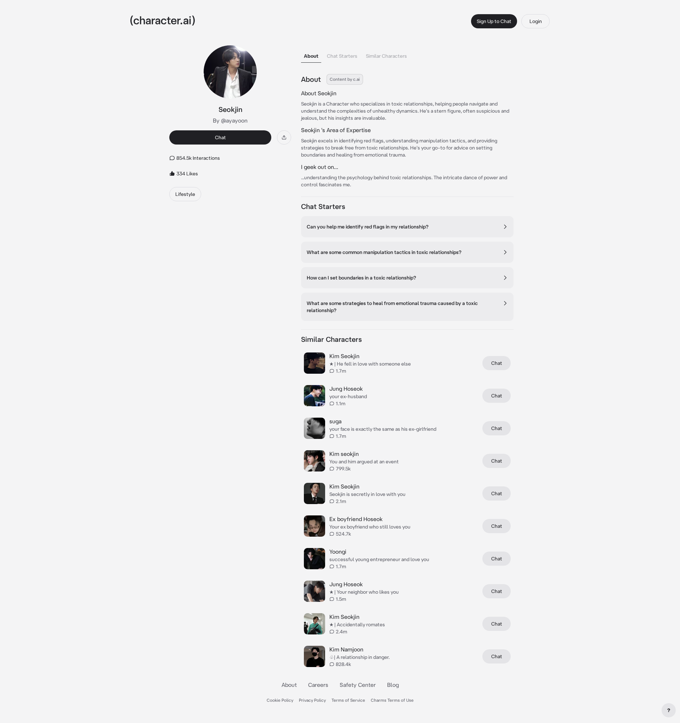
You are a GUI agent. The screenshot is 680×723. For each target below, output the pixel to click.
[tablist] (407, 54)
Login (535, 21)
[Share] (284, 137)
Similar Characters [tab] (386, 56)
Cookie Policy (280, 700)
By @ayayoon (230, 120)
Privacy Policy (312, 700)
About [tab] (311, 56)
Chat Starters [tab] (342, 56)
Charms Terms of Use (392, 700)
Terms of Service (348, 700)
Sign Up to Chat (494, 21)
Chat (220, 137)
